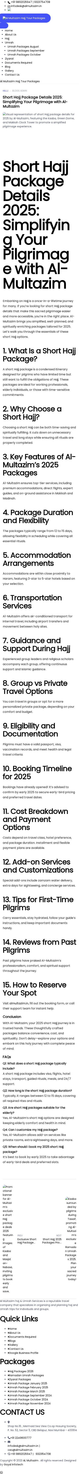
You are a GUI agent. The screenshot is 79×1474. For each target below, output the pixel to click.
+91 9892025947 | (23, 1454)
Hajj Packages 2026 (21, 1371)
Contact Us (12, 75)
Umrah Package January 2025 (28, 1383)
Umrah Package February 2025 (28, 1387)
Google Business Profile (23, 1353)
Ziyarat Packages (20, 1379)
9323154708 (43, 1454)
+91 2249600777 (20, 1438)
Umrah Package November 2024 (30, 1403)
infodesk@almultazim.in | (24, 1446)
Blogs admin (19, 90)
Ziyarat (9, 58)
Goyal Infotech (13, 1464)
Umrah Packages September (26, 50)
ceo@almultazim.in (20, 1450)
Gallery (9, 71)
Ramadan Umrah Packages (26, 1375)
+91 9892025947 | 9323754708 (30, 2)
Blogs (12, 1341)
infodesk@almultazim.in (26, 6)
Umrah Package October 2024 (28, 1399)
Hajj (7, 38)
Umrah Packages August (23, 46)
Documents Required (18, 62)
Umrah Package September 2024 (30, 1395)
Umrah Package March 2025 (27, 1391)
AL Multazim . (31, 1460)
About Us (10, 34)
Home (9, 30)
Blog (7, 67)
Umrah (9, 42)
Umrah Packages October (24, 54)
